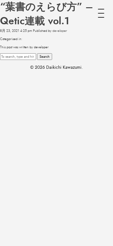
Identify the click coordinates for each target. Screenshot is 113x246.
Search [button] (45, 56)
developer (59, 30)
